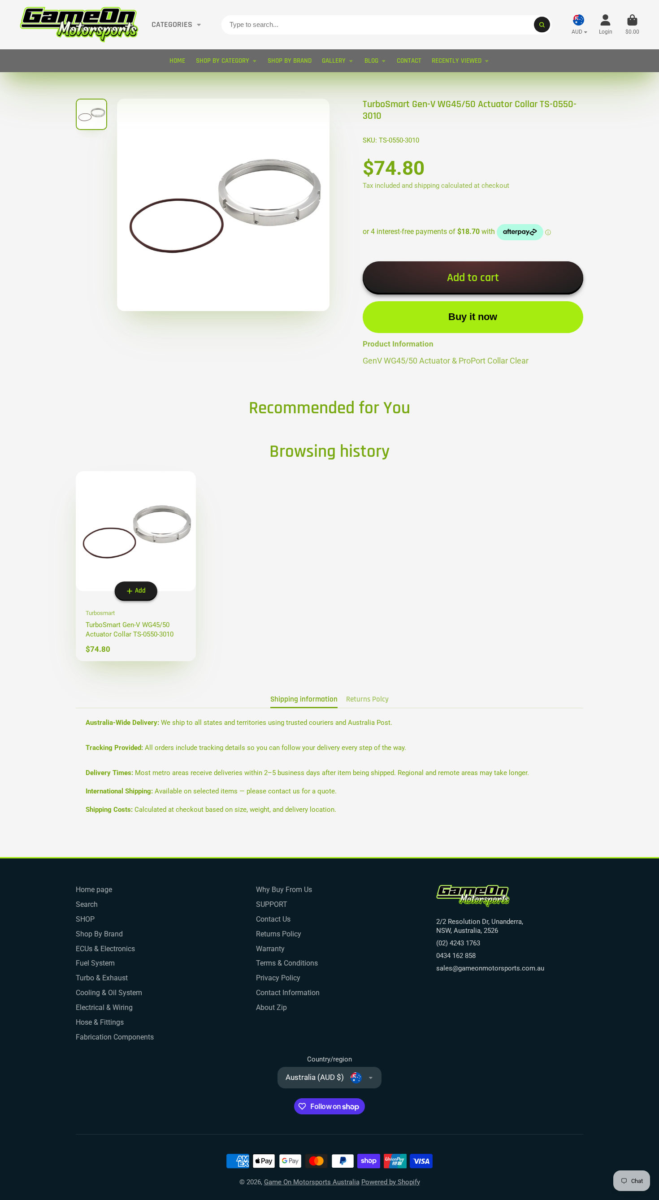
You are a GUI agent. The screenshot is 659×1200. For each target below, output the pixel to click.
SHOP (85, 919)
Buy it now (472, 316)
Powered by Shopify (390, 1182)
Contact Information (288, 992)
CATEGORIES (172, 25)
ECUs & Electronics (105, 948)
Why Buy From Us (284, 889)
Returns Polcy (367, 699)
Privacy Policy (278, 978)
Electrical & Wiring (104, 1007)
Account (605, 24)
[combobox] (386, 25)
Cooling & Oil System (109, 992)
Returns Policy (278, 934)
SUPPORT (271, 904)
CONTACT (409, 60)
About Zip (271, 1007)
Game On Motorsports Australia (312, 1182)
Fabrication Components (115, 1037)
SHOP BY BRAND (290, 60)
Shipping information (304, 699)
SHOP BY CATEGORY (222, 60)
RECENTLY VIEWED (456, 60)
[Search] (542, 24)
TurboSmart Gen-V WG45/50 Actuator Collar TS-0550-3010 (136, 566)
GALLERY (334, 60)
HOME (177, 60)
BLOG (371, 60)
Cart (632, 24)
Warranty (270, 948)
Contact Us (273, 919)
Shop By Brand (99, 934)
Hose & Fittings (100, 1022)
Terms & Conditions (287, 963)
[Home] (79, 24)
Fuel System (95, 963)
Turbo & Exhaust (102, 978)
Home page (94, 889)
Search (87, 904)
